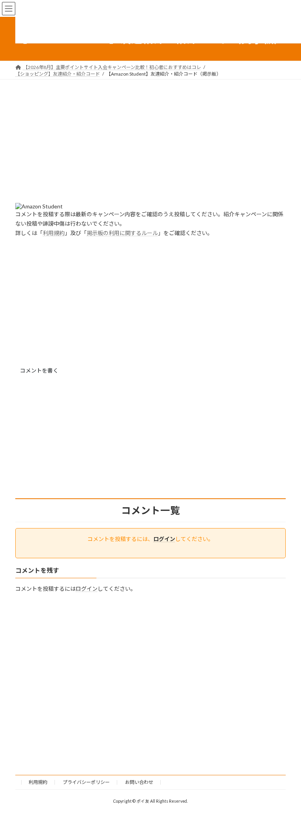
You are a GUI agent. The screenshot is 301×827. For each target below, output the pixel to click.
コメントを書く (39, 370)
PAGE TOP (286, 794)
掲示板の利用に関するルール (122, 233)
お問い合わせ (139, 782)
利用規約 (54, 233)
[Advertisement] (150, 148)
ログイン (164, 539)
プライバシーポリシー (86, 782)
